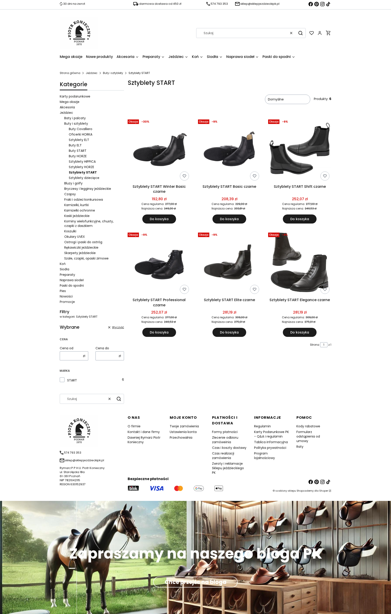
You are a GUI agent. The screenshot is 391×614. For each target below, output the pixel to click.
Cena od (66, 348)
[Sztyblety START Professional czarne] (159, 263)
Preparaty (67, 274)
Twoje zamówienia (184, 426)
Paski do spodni (72, 285)
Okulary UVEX (74, 236)
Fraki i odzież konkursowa (83, 199)
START (72, 380)
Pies (63, 291)
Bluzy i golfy (73, 183)
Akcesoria (67, 107)
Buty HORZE (78, 156)
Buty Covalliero (80, 129)
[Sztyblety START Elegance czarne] (299, 263)
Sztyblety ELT (79, 140)
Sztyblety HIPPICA (82, 161)
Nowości (66, 296)
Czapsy (70, 194)
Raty (299, 446)
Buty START (77, 150)
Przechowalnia (181, 437)
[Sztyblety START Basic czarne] (229, 150)
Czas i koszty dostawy (229, 447)
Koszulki (70, 231)
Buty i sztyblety (113, 73)
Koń (63, 264)
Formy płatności (225, 432)
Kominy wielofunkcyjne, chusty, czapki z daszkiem (89, 223)
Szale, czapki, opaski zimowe (86, 258)
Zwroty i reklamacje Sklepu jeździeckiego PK (228, 468)
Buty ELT (75, 145)
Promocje (67, 302)
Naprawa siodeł (72, 280)
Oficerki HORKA (80, 134)
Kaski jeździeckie (77, 216)
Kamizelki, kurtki (76, 205)
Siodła (64, 269)
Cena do (102, 348)
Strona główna (70, 73)
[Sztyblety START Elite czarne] (229, 263)
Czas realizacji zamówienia (223, 455)
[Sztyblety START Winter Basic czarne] (159, 150)
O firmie (134, 426)
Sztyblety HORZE (81, 167)
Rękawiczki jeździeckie (81, 247)
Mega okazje (69, 102)
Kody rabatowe (308, 426)
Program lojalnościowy (264, 455)
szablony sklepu (285, 491)
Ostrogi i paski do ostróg (83, 242)
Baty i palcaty (75, 118)
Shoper (323, 491)
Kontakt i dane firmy (144, 432)
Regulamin (262, 426)
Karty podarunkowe (75, 96)
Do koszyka (159, 219)
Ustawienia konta (183, 432)
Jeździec (92, 73)
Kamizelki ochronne (79, 210)
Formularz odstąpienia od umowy (308, 436)
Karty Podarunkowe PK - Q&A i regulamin (271, 434)
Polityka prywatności (270, 447)
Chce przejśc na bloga (195, 582)
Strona (314, 345)
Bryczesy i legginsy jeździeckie (87, 188)
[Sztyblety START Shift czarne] (299, 150)
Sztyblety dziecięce (84, 178)
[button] (300, 33)
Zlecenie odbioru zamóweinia (225, 439)
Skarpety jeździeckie (80, 253)
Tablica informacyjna (271, 442)
